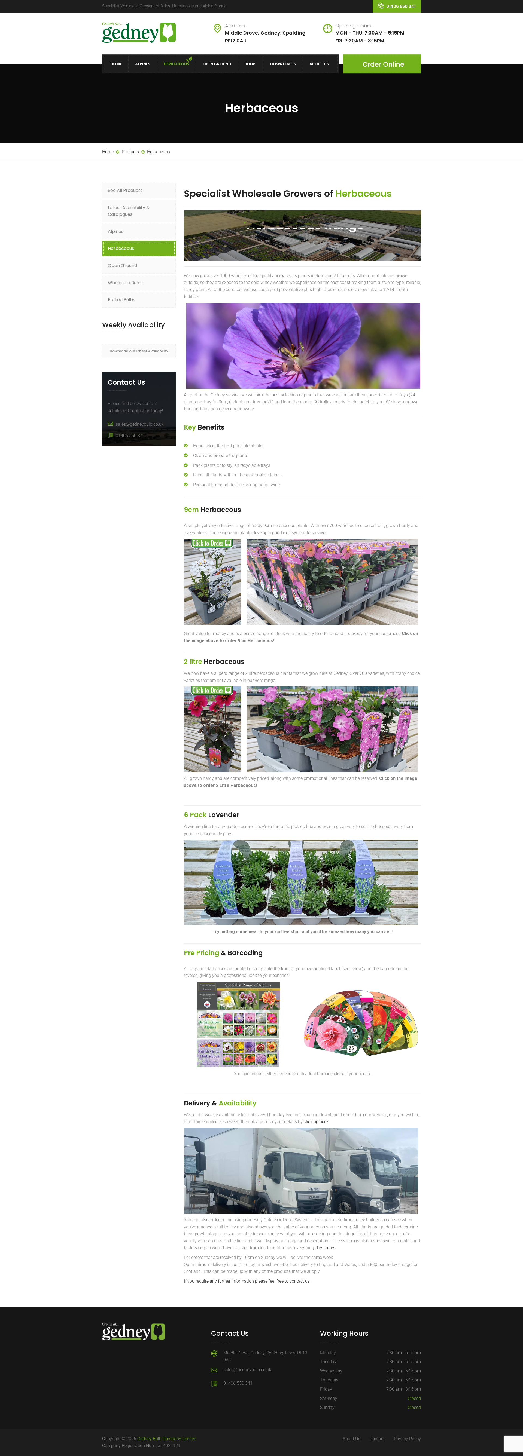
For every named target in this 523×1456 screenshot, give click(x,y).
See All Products (125, 190)
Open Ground (217, 64)
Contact (377, 1438)
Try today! (325, 1247)
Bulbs (251, 64)
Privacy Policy (407, 1438)
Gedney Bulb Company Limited (166, 1438)
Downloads (283, 64)
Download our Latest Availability (139, 351)
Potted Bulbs (121, 299)
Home (116, 64)
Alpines (142, 64)
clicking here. (316, 1121)
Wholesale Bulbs (125, 283)
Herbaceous (176, 64)
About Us (319, 64)
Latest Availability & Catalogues (129, 211)
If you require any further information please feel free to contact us (247, 1281)
